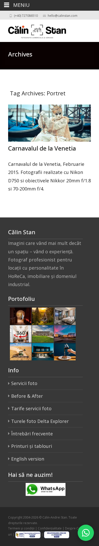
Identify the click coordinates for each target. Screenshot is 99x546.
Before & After (27, 396)
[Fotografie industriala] (21, 351)
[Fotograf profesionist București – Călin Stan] (33, 30)
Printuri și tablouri (31, 446)
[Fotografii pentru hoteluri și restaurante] (21, 316)
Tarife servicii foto (31, 408)
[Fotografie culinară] (65, 351)
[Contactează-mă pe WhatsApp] (86, 533)
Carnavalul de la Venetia (42, 148)
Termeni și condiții (21, 528)
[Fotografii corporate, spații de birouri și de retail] (65, 333)
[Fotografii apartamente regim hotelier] (65, 316)
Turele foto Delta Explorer (40, 421)
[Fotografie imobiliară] (43, 333)
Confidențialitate (50, 528)
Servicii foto (24, 383)
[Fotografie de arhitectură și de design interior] (43, 351)
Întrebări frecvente (32, 434)
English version (27, 459)
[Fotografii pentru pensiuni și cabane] (43, 316)
